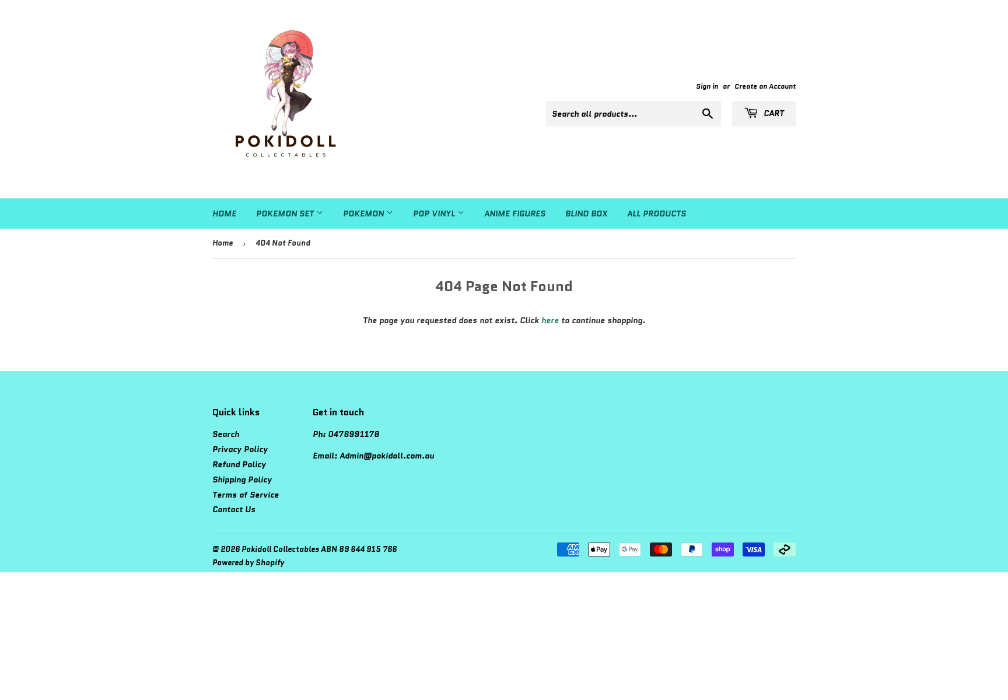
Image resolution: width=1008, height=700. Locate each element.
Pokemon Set (286, 213)
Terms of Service (245, 495)
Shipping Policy (242, 479)
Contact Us (234, 509)
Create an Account (765, 86)
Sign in (707, 86)
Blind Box (586, 213)
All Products (656, 213)
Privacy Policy (240, 449)
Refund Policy (239, 464)
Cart (772, 113)
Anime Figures (514, 213)
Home (224, 213)
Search (225, 434)
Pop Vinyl (435, 213)
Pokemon (364, 213)
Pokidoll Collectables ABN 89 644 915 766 (319, 549)
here (550, 320)
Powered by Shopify (248, 562)
